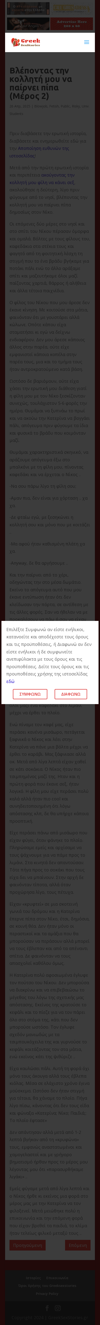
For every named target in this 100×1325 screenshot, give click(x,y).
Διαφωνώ (71, 694)
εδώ (10, 681)
